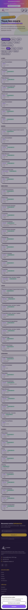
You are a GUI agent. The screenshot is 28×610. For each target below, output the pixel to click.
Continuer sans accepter (14, 603)
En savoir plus (18, 599)
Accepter (14, 606)
